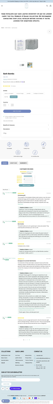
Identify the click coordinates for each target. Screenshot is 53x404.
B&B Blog (17, 362)
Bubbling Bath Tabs (5, 355)
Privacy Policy (28, 357)
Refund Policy (28, 355)
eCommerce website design (34, 395)
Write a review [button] (26, 185)
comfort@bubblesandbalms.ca (43, 358)
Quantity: (5, 102)
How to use (13, 163)
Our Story (17, 355)
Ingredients (23, 163)
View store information (8, 120)
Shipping (5, 79)
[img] (21, 193)
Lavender (28, 94)
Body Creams (4, 357)
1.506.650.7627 (39, 355)
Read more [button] (20, 204)
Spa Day (6, 97)
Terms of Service (29, 360)
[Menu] (2, 5)
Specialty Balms (4, 360)
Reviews (5, 163)
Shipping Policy (28, 362)
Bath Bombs (8, 27)
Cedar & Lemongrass (8, 94)
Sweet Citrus (13, 97)
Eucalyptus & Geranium (38, 94)
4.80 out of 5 (30, 171)
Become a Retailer (19, 365)
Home (2, 27)
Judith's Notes (18, 357)
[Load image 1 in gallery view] (22, 65)
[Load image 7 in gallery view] (30, 65)
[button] (47, 5)
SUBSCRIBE (6, 384)
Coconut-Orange (19, 94)
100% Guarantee (19, 360)
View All (3, 362)
